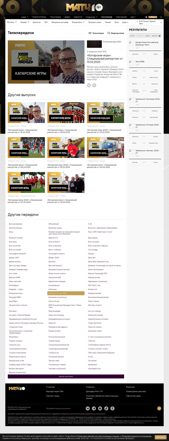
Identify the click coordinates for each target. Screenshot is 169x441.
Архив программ (66, 376)
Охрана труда (52, 396)
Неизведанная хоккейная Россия (22, 319)
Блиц (11, 232)
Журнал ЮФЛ (14, 277)
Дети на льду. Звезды (17, 266)
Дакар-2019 (14, 258)
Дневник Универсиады (18, 269)
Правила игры (54, 331)
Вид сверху (93, 238)
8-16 (90, 224)
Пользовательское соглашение (58, 408)
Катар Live (92, 289)
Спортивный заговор (18, 349)
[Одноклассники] (112, 408)
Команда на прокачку (58, 297)
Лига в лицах (54, 301)
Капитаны (53, 289)
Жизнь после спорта (57, 273)
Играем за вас (94, 277)
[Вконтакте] (88, 408)
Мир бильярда (54, 311)
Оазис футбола (94, 323)
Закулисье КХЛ (55, 277)
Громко (91, 254)
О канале (50, 387)
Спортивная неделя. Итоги (99, 345)
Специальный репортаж (59, 345)
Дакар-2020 (54, 258)
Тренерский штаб (16, 361)
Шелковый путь (94, 369)
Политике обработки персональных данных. (99, 436)
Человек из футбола (57, 369)
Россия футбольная (57, 337)
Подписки (90, 387)
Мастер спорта (94, 305)
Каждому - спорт (16, 289)
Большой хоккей (16, 238)
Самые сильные (15, 341)
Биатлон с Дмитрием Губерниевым (102, 228)
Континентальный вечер (98, 297)
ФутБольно (92, 365)
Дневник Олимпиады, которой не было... (105, 266)
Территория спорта (17, 357)
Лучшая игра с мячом (18, 305)
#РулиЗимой (54, 224)
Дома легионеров (95, 269)
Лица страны (93, 301)
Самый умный (54, 341)
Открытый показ (16, 327)
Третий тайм (54, 361)
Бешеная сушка (55, 228)
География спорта (56, 254)
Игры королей (15, 281)
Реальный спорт (95, 331)
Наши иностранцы (56, 315)
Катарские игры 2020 (58, 293)
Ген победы (93, 250)
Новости (52, 323)
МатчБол (12, 311)
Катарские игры (16, 293)
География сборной (17, 254)
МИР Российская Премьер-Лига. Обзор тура (65, 306)
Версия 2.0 (53, 238)
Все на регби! (15, 246)
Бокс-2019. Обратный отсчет (100, 232)
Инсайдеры (14, 285)
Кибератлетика (94, 293)
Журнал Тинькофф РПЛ (97, 273)
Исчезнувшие (54, 285)
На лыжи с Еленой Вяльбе (19, 315)
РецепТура (13, 337)
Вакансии (130, 387)
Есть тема (13, 273)
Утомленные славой (57, 365)
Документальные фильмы (59, 269)
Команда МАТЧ (15, 297)
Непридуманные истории (59, 319)
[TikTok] (106, 408)
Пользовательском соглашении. (137, 436)
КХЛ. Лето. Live (94, 285)
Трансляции (98, 33)
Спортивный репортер (58, 349)
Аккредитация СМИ (54, 391)
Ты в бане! (92, 361)
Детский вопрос (55, 266)
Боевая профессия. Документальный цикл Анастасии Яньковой (64, 233)
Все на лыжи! (93, 242)
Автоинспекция (15, 228)
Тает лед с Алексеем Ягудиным (101, 353)
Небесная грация (95, 315)
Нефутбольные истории (98, 319)
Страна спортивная (17, 353)
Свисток (91, 341)
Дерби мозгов (14, 262)
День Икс (92, 258)
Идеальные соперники (97, 281)
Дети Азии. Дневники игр (98, 262)
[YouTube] (100, 408)
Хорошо (160, 437)
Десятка (52, 262)
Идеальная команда (57, 281)
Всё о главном (55, 250)
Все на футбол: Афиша (98, 246)
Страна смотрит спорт (98, 349)
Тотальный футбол (56, 357)
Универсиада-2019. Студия (20, 365)
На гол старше (94, 311)
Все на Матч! (54, 242)
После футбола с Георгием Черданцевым (20, 332)
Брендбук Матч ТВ (94, 391)
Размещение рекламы (136, 391)
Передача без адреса (58, 327)
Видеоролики (117, 33)
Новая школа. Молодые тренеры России (26, 323)
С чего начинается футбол (99, 337)
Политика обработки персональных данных (102, 397)
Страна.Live (54, 353)
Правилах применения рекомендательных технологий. (83, 414)
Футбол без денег (16, 369)
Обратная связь (133, 396)
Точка (90, 357)
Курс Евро (13, 301)
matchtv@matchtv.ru (136, 423)
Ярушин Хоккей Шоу (17, 373)
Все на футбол (55, 246)
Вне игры (13, 242)
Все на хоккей (15, 250)
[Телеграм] (94, 408)
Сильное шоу (14, 345)
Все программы (15, 224)
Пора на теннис (95, 327)
